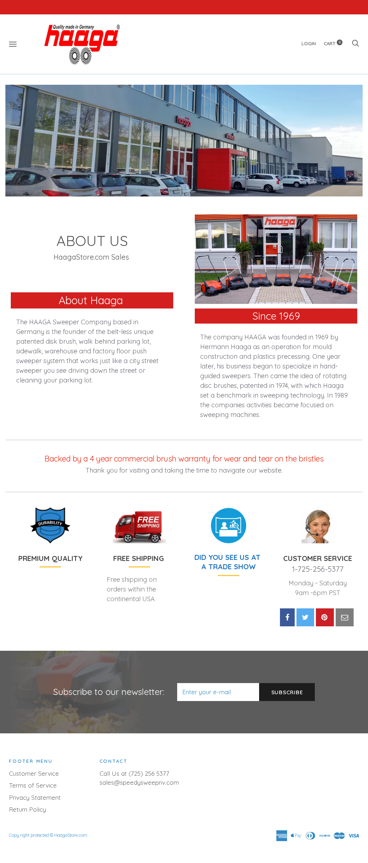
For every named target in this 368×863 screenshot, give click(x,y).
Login (309, 43)
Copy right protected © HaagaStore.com (48, 835)
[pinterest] (325, 617)
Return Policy (27, 809)
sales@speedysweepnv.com (139, 782)
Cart (332, 43)
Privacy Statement (35, 797)
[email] (345, 617)
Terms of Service (33, 785)
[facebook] (287, 617)
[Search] (355, 43)
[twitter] (305, 617)
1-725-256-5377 (318, 569)
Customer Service (34, 773)
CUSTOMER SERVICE (317, 558)
